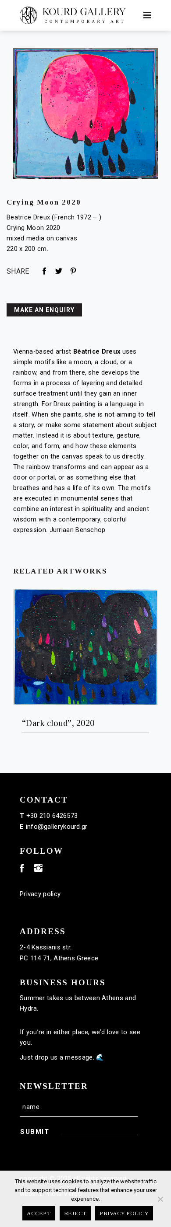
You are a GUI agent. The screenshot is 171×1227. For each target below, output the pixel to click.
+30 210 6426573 (52, 816)
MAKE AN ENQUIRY (44, 309)
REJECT (75, 1213)
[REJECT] (160, 1199)
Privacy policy (40, 894)
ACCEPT (39, 1213)
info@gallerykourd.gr (57, 827)
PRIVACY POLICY (124, 1213)
